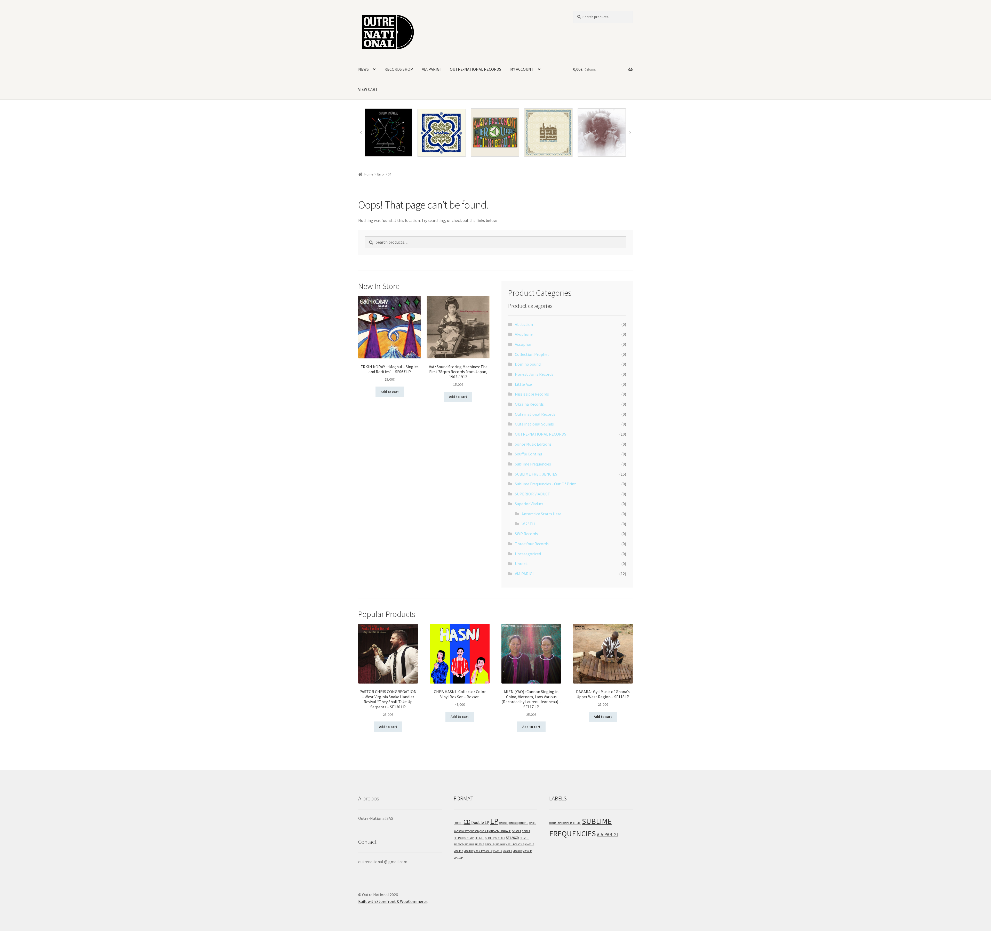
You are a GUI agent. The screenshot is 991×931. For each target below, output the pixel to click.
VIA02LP (519, 844)
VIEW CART (368, 89)
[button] (361, 133)
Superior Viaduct (529, 503)
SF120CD (512, 837)
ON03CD (474, 831)
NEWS (363, 69)
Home (368, 174)
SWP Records (526, 533)
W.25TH (528, 523)
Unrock (521, 563)
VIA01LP (510, 844)
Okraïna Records (529, 404)
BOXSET (458, 823)
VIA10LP (527, 851)
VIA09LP (517, 851)
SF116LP (469, 838)
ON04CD (494, 831)
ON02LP (523, 823)
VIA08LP (507, 851)
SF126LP (469, 844)
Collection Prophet (532, 354)
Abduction (524, 324)
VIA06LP (487, 851)
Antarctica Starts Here (541, 513)
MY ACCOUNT (522, 69)
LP (494, 821)
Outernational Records (535, 414)
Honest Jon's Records (534, 374)
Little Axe (523, 384)
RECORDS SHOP (399, 69)
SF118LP (489, 838)
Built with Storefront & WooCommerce (392, 901)
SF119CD (500, 838)
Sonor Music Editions (533, 444)
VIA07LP (497, 851)
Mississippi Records (532, 394)
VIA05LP (478, 851)
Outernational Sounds (534, 424)
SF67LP (526, 831)
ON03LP (484, 831)
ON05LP (516, 831)
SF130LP (500, 844)
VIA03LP (529, 844)
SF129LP (489, 844)
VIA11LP (458, 858)
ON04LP (505, 831)
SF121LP (524, 838)
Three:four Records (532, 543)
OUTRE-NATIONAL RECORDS (475, 69)
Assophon (523, 344)
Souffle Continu (528, 453)
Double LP (480, 822)
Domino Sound (528, 364)
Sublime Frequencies (533, 464)
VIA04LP (468, 851)
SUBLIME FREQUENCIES (536, 474)
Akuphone (524, 334)
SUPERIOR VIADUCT (532, 493)
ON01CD (503, 823)
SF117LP (479, 838)
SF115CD (458, 838)
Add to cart (390, 391)
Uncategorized (528, 553)
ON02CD (513, 823)
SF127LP (479, 844)
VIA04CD (458, 851)
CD (466, 821)
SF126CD (458, 844)
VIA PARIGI (431, 69)
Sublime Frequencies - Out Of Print (545, 483)
